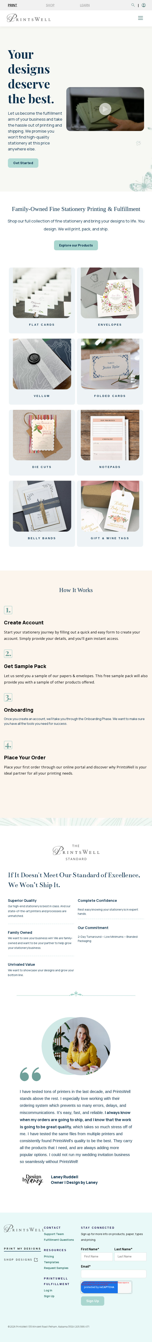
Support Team (54, 1234)
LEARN (85, 5)
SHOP (50, 5)
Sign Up (49, 1296)
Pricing (49, 1256)
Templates (51, 1262)
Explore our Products (76, 245)
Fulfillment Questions (59, 1240)
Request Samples (56, 1268)
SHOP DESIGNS (18, 1259)
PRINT (12, 5)
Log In (48, 1290)
